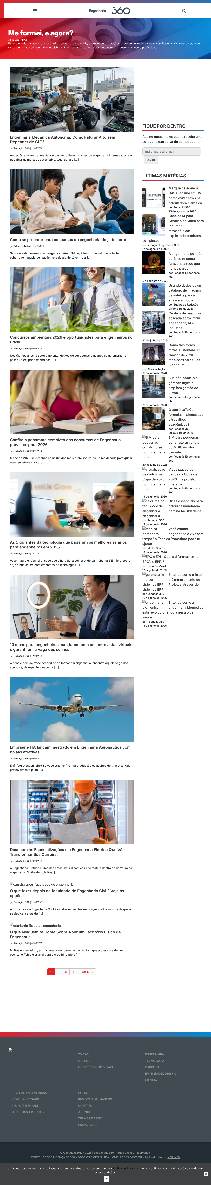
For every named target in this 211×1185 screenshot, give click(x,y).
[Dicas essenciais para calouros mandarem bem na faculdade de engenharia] (153, 506)
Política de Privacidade (127, 1168)
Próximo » (86, 971)
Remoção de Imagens (95, 1099)
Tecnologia (154, 1060)
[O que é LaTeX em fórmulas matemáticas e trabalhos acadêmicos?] (153, 419)
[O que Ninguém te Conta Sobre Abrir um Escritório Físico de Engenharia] (35, 926)
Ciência (151, 1080)
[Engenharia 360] (109, 10)
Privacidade (87, 1124)
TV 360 (83, 1054)
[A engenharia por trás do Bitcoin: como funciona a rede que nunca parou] (153, 263)
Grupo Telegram (24, 1105)
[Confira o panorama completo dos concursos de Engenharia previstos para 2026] (72, 433)
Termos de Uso (90, 1118)
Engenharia (154, 1054)
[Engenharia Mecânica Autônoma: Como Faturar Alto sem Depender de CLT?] (72, 131)
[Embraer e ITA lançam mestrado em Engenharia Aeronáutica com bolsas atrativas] (72, 741)
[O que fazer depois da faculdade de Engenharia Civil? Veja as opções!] (42, 884)
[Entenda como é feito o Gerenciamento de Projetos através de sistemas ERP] (153, 579)
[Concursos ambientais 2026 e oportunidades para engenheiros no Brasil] (72, 331)
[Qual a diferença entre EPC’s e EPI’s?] (151, 556)
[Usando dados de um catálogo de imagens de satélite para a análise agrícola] (153, 295)
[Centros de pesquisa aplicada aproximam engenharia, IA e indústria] (153, 323)
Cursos (84, 1060)
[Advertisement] (173, 92)
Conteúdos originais (95, 1067)
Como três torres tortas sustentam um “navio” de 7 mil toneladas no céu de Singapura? (185, 355)
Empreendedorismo (161, 1073)
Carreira (152, 1067)
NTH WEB (173, 1157)
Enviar (150, 160)
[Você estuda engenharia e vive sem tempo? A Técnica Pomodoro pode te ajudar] (153, 531)
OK (106, 1178)
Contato (85, 1105)
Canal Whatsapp (25, 1099)
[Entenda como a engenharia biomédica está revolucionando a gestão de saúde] (153, 605)
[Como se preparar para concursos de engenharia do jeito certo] (72, 233)
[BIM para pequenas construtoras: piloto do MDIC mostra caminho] (153, 447)
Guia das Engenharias (29, 1093)
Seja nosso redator (28, 1112)
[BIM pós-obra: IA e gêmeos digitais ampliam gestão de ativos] (153, 387)
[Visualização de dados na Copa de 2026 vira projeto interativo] (153, 479)
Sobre (83, 1093)
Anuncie (84, 1112)
